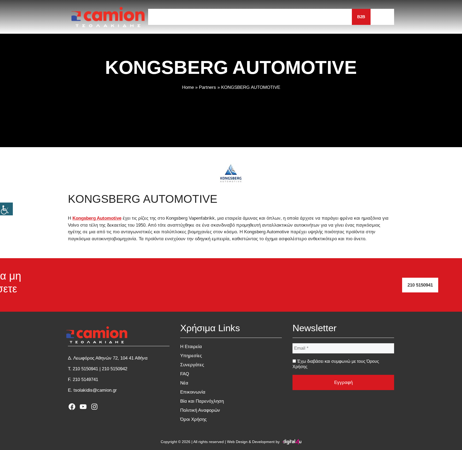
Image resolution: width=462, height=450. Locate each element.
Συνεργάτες (258, 16)
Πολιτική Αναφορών (200, 410)
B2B (361, 16)
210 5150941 (420, 285)
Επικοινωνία (333, 16)
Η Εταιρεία (190, 16)
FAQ (286, 16)
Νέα (305, 16)
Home (188, 87)
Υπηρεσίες (223, 16)
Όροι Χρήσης (193, 419)
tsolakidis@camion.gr (95, 390)
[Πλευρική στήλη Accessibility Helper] (6, 209)
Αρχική (161, 16)
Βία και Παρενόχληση (202, 401)
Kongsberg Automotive (96, 218)
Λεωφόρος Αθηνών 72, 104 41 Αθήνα (110, 358)
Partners (207, 87)
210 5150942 (114, 368)
